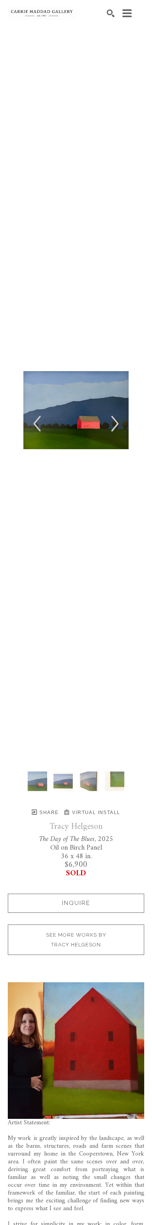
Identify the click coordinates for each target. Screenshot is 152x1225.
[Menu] (127, 13)
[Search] (111, 13)
